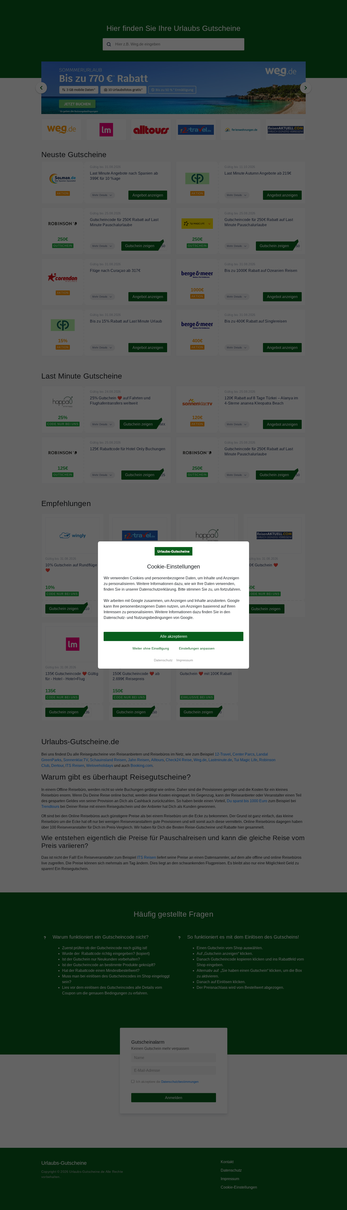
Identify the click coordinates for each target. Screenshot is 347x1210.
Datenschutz (163, 660)
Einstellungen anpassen (197, 648)
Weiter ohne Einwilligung (150, 648)
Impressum (184, 660)
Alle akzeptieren (173, 636)
